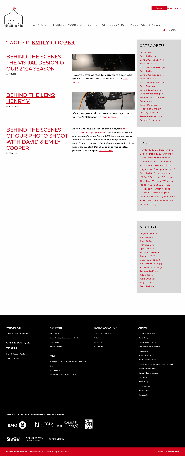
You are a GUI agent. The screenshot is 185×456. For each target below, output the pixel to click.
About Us (138, 25)
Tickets (58, 25)
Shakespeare (162, 161)
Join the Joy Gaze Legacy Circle (64, 338)
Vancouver (146, 161)
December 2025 (150, 260)
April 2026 (147, 249)
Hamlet (157, 189)
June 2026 (147, 241)
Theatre (168, 177)
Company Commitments (149, 347)
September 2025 (151, 267)
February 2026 (150, 252)
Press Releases (151, 116)
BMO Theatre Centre (148, 360)
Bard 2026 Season (152, 82)
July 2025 (147, 275)
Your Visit (76, 25)
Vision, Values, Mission (148, 342)
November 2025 (151, 264)
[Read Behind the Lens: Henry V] (103, 100)
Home (160, 451)
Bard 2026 (148, 79)
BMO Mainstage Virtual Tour (63, 375)
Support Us (97, 25)
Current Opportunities (148, 373)
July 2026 (147, 237)
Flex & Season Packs (15, 354)
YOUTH (97, 338)
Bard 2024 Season (152, 67)
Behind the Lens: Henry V (30, 98)
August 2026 (149, 233)
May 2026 (147, 245)
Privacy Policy (144, 391)
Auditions (142, 377)
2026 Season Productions (18, 333)
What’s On (41, 25)
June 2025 (147, 279)
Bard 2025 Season (152, 75)
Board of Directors (147, 355)
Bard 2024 (148, 63)
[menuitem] (41, 24)
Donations (55, 333)
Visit (53, 356)
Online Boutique (18, 343)
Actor (145, 52)
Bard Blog (148, 86)
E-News (154, 25)
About (143, 328)
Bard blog (155, 177)
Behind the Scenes (153, 97)
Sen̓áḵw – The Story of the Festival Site (68, 362)
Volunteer (54, 342)
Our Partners (56, 347)
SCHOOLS (98, 347)
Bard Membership (152, 94)
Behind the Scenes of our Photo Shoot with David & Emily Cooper (37, 139)
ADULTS (98, 342)
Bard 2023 (148, 56)
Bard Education (150, 90)
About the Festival (146, 333)
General (147, 101)
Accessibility (56, 370)
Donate (159, 8)
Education (118, 25)
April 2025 (147, 286)
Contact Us (143, 395)
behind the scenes (159, 158)
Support (56, 328)
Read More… (109, 116)
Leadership (143, 351)
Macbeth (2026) (160, 196)
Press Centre (144, 386)
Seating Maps (12, 358)
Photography (149, 112)
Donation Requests (147, 369)
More (172, 30)
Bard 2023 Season (152, 60)
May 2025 (147, 282)
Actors (167, 154)
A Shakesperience (102, 333)
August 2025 (149, 271)
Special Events (150, 120)
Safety (53, 366)
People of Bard (151, 109)
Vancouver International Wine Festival (155, 364)
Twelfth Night (159, 193)
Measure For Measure (152, 165)
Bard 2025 (148, 71)
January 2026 (149, 256)
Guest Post (149, 105)
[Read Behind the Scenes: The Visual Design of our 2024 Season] (103, 62)
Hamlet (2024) (148, 150)
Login (169, 8)
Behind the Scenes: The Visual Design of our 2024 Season (36, 63)
